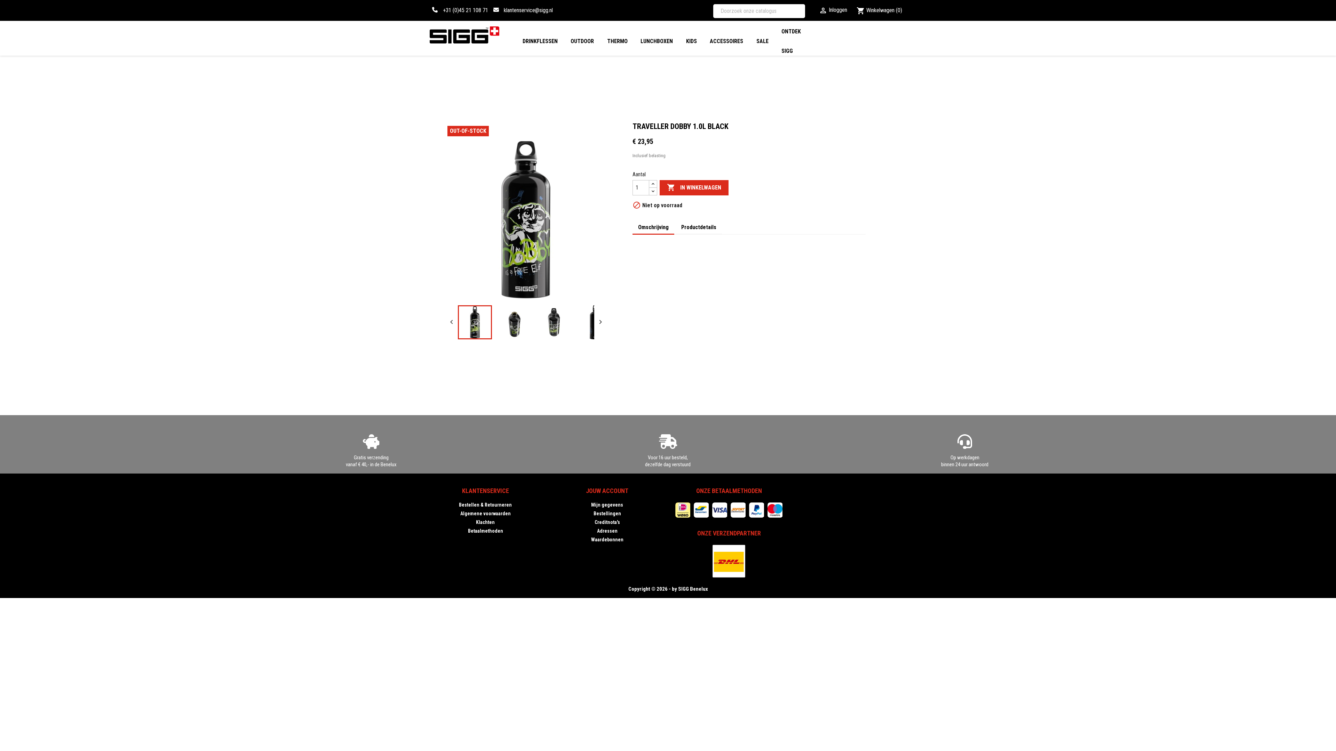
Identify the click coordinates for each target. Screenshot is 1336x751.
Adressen (607, 531)
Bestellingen (607, 513)
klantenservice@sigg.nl (528, 10)
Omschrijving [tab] (653, 227)
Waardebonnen (607, 539)
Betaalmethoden (485, 531)
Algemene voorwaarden (485, 513)
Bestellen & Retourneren (485, 505)
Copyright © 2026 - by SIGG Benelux (668, 589)
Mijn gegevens (607, 505)
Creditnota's (607, 522)
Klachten (485, 522)
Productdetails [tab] (698, 227)
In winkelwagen (694, 187)
